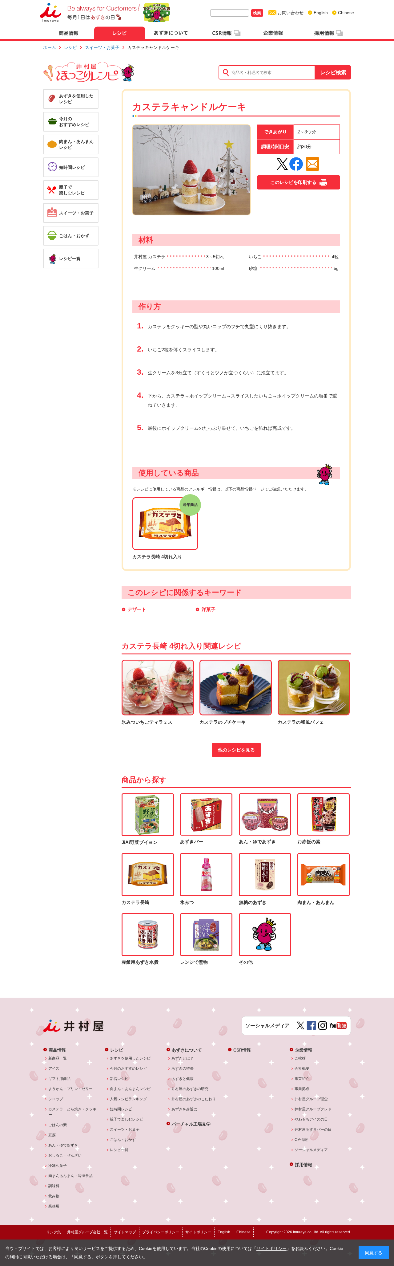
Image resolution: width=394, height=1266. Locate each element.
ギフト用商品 (59, 1079)
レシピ (70, 47)
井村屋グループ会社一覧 (87, 1232)
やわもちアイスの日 (311, 1119)
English (321, 12)
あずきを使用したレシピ (130, 1058)
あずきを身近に (184, 1109)
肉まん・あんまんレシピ (130, 1089)
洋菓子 (208, 609)
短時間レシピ (121, 1109)
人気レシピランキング (128, 1099)
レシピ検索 (333, 72)
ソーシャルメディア (311, 1150)
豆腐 (52, 1135)
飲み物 (54, 1196)
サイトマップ (125, 1232)
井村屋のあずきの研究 (190, 1089)
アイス (54, 1068)
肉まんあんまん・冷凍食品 (71, 1176)
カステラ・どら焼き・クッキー (72, 1112)
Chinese (346, 12)
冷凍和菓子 (58, 1165)
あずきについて (187, 1050)
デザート (137, 609)
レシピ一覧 (119, 1150)
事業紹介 (302, 1079)
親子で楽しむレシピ (126, 1119)
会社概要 (302, 1068)
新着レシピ (119, 1079)
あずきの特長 (183, 1068)
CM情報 (301, 1140)
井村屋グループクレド (313, 1109)
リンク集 (53, 1232)
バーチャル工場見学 (191, 1123)
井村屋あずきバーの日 (313, 1129)
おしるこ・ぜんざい (65, 1155)
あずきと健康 (183, 1079)
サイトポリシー (271, 1248)
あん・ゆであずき (63, 1145)
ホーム (49, 47)
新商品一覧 (58, 1058)
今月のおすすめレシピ (128, 1068)
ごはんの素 (58, 1125)
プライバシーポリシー (160, 1232)
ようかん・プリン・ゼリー (71, 1089)
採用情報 (303, 1164)
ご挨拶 (300, 1058)
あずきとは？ (183, 1058)
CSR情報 (242, 1050)
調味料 (54, 1186)
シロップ (56, 1099)
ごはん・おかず (123, 1140)
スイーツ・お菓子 (102, 47)
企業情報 (303, 1050)
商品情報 (57, 1050)
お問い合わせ (291, 12)
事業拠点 (302, 1089)
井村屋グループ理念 (311, 1099)
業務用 (54, 1206)
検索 (257, 12)
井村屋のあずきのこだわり (194, 1099)
